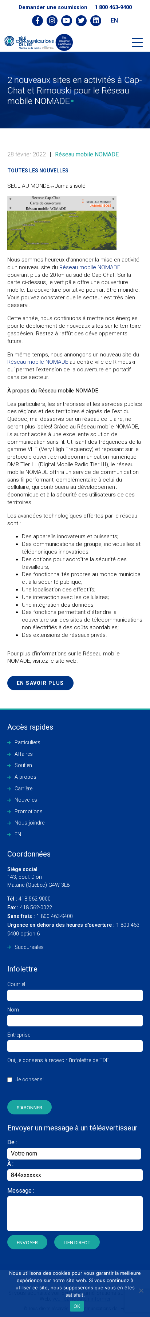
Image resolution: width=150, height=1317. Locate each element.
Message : (20, 1190)
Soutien (23, 765)
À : (10, 1163)
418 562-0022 (29, 908)
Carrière (23, 789)
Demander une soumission (53, 7)
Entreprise (18, 1035)
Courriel (16, 984)
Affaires (24, 754)
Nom (13, 1010)
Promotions (29, 812)
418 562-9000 (29, 899)
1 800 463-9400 (113, 7)
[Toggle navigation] (137, 42)
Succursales (29, 947)
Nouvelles (26, 800)
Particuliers (27, 742)
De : (12, 1142)
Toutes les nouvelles (37, 170)
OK (77, 1306)
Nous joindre (29, 823)
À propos (25, 777)
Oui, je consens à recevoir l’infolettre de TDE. (58, 1070)
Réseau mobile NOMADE (87, 154)
